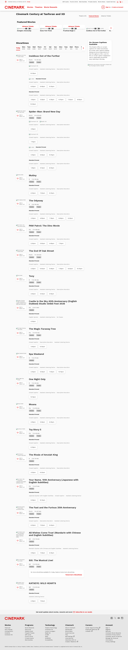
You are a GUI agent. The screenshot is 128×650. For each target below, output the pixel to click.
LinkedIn (88, 631)
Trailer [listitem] (39, 62)
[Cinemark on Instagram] (122, 617)
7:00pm (42, 193)
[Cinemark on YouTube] (119, 617)
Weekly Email (29, 631)
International (69, 638)
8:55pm (79, 99)
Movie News (101, 1)
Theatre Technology (51, 627)
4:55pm (42, 218)
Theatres (38, 7)
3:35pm (33, 155)
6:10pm (61, 99)
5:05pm (42, 372)
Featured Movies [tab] (94, 16)
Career (92, 627)
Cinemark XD (9, 634)
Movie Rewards (50, 7)
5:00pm (42, 268)
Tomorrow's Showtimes (73, 575)
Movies (30, 7)
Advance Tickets (30, 26)
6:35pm (33, 447)
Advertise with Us (70, 640)
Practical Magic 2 (69, 31)
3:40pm (33, 346)
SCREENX (48, 638)
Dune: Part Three (46, 31)
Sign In (108, 7)
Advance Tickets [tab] (106, 16)
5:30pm (42, 294)
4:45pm (51, 243)
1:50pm (33, 99)
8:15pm (51, 294)
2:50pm (33, 294)
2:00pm (33, 193)
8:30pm (51, 168)
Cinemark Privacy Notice (113, 634)
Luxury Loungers (50, 631)
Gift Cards (66, 1)
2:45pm (33, 601)
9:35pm (51, 553)
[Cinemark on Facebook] (112, 617)
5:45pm (51, 268)
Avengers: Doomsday (24, 31)
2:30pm (33, 372)
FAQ (66, 634)
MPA (69, 636)
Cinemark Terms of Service (114, 636)
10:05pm (33, 104)
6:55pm (42, 155)
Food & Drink (74, 1)
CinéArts (7, 633)
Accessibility (49, 640)
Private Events (92, 1)
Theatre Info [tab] (82, 16)
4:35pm (51, 99)
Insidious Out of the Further (96, 31)
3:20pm (33, 472)
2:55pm (33, 422)
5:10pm (42, 168)
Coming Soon (9, 631)
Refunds (108, 631)
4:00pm (33, 86)
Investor (71, 641)
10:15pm (51, 155)
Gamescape (68, 629)
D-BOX (47, 634)
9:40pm (51, 525)
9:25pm (70, 218)
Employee (92, 629)
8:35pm (51, 422)
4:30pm (33, 321)
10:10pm (79, 268)
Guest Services (110, 1)
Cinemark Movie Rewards (113, 633)
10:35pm (33, 73)
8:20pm (70, 268)
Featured (7, 627)
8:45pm (61, 218)
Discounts (28, 629)
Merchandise (83, 1)
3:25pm (42, 99)
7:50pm (42, 601)
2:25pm (33, 268)
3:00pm (42, 243)
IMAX (46, 636)
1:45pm (33, 168)
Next (111, 28)
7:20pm (70, 99)
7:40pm (51, 372)
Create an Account (117, 7)
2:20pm (33, 243)
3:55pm (33, 129)
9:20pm (42, 472)
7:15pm (33, 142)
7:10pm (61, 243)
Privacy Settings (110, 641)
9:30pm (51, 86)
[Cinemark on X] (115, 617)
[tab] (18, 48)
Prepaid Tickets (29, 633)
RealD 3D (48, 633)
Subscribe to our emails (84, 612)
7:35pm (61, 268)
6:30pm (42, 346)
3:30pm (33, 218)
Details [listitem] (32, 62)
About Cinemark (70, 627)
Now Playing (8, 629)
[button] (17, 1)
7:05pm (42, 553)
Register (108, 629)
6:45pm (42, 86)
